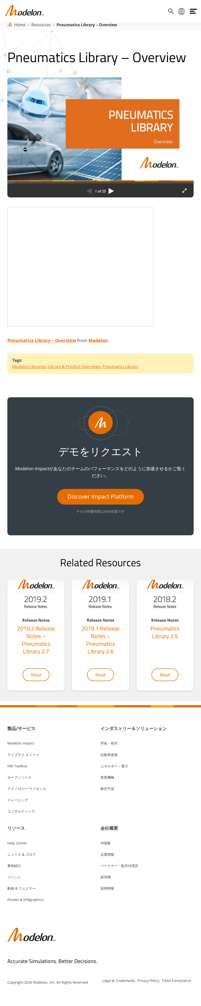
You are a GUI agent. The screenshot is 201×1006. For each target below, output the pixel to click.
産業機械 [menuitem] (107, 777)
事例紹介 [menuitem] (14, 865)
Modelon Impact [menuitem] (20, 743)
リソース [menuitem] (16, 828)
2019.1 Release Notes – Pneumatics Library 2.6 (100, 640)
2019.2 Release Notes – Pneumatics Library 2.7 (36, 640)
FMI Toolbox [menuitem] (17, 766)
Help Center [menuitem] (17, 843)
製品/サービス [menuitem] (21, 728)
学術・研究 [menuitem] (109, 743)
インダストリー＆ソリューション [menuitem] (133, 728)
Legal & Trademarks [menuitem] (118, 980)
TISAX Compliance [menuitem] (176, 980)
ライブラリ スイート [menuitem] (23, 754)
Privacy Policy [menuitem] (148, 980)
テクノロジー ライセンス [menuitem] (26, 788)
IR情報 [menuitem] (105, 843)
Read (36, 675)
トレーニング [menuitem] (17, 800)
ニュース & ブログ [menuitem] (21, 854)
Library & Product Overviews (74, 366)
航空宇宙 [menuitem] (107, 788)
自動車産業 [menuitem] (109, 754)
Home (19, 25)
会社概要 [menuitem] (109, 828)
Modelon (98, 340)
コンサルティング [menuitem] (21, 811)
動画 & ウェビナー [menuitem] (21, 888)
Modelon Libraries (29, 366)
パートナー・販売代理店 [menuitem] (119, 865)
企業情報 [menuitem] (107, 854)
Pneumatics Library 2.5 (165, 632)
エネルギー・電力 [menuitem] (114, 766)
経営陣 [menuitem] (105, 877)
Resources (41, 25)
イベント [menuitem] (14, 877)
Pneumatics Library (120, 366)
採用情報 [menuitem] (107, 888)
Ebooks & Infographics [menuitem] (25, 899)
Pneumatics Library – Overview (41, 340)
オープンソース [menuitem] (19, 777)
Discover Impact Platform (100, 496)
